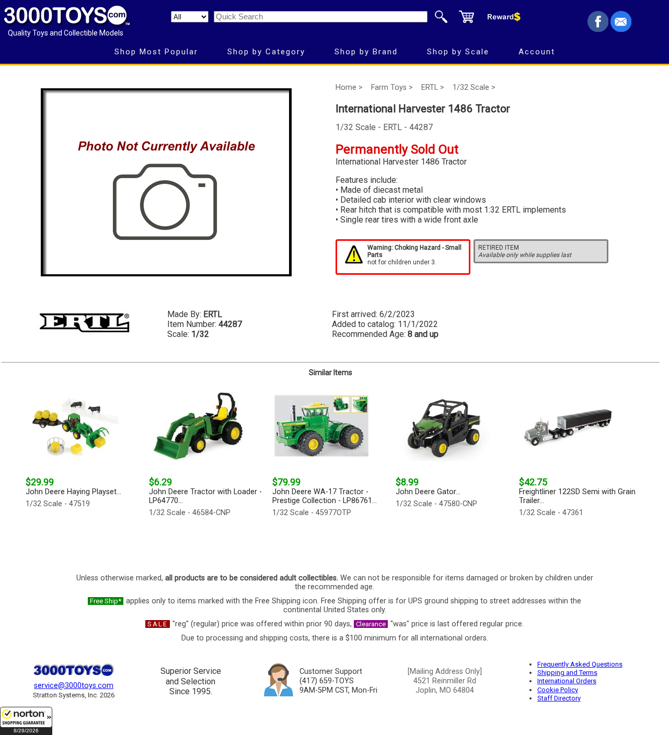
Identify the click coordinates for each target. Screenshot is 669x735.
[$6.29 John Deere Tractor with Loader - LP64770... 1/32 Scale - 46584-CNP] (207, 542)
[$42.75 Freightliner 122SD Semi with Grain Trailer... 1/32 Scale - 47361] (577, 542)
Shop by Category (266, 51)
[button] (26, 721)
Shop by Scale (458, 51)
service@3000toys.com (73, 685)
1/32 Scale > (474, 87)
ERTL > (432, 87)
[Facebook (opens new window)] (597, 29)
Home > (349, 87)
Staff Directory (559, 698)
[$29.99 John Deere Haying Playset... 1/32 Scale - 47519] (84, 542)
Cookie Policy (557, 690)
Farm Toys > (392, 87)
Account (536, 51)
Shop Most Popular (156, 51)
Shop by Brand (366, 51)
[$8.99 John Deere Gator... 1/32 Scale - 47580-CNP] (454, 542)
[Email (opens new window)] (620, 29)
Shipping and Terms (567, 672)
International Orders (566, 681)
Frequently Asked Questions (579, 664)
